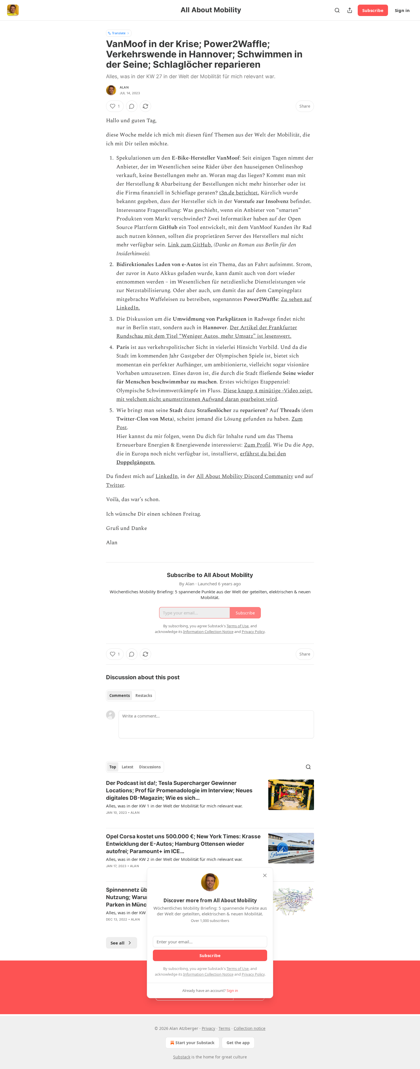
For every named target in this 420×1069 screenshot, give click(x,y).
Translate (118, 33)
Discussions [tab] (150, 766)
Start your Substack (195, 1042)
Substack (181, 1057)
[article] (210, 801)
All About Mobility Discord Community (244, 476)
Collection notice (249, 1028)
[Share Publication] (349, 10)
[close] (264, 875)
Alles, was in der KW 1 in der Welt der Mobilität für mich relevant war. (174, 806)
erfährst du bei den (263, 454)
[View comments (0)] (131, 106)
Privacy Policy (253, 974)
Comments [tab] (119, 695)
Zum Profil (257, 445)
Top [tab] (112, 766)
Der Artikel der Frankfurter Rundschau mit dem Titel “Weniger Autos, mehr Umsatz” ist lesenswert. (206, 331)
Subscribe (372, 10)
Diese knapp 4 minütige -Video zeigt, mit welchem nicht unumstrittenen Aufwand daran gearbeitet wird (214, 395)
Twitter (115, 485)
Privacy (208, 1028)
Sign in (402, 10)
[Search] (337, 10)
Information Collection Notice (208, 974)
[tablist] (130, 695)
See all (118, 943)
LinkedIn (166, 476)
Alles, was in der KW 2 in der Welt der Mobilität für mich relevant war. (174, 859)
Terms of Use (238, 968)
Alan (124, 87)
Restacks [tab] (143, 695)
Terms (224, 1028)
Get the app (238, 1042)
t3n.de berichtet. (239, 193)
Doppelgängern (135, 462)
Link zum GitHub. (190, 245)
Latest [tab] (127, 766)
